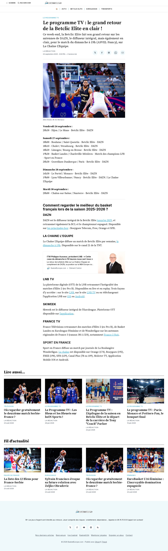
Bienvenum (61, 535)
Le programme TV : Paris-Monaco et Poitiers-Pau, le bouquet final (145, 413)
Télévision (9, 406)
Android (79, 296)
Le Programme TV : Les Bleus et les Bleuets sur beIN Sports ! (61, 413)
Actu (64, 9)
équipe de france (11, 475)
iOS (69, 296)
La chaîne (64, 352)
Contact (129, 535)
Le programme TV (51, 18)
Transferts (106, 9)
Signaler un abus (116, 535)
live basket (72, 535)
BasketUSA (84, 535)
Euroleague (91, 9)
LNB (71, 292)
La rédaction (49, 51)
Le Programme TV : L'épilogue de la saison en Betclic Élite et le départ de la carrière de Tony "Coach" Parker (103, 417)
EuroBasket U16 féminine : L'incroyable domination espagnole (145, 482)
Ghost (97, 542)
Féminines (131, 475)
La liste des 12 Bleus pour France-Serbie (21, 480)
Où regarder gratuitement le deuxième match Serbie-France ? (22, 413)
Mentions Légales (99, 535)
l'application (66, 313)
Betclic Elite (76, 9)
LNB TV (91, 292)
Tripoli (104, 542)
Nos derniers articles (44, 535)
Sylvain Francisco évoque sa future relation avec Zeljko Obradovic (62, 482)
